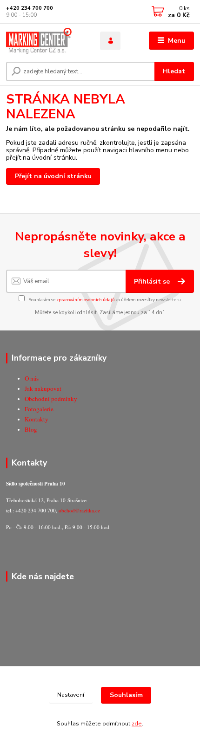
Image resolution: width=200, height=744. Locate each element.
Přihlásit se (153, 281)
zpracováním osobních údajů (85, 300)
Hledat (174, 71)
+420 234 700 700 (29, 8)
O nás (32, 378)
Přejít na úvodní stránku (53, 176)
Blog (31, 429)
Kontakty (36, 419)
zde (137, 723)
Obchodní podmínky (51, 399)
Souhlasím (126, 695)
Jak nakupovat (43, 388)
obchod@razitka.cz (79, 510)
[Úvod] (45, 41)
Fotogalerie (39, 409)
